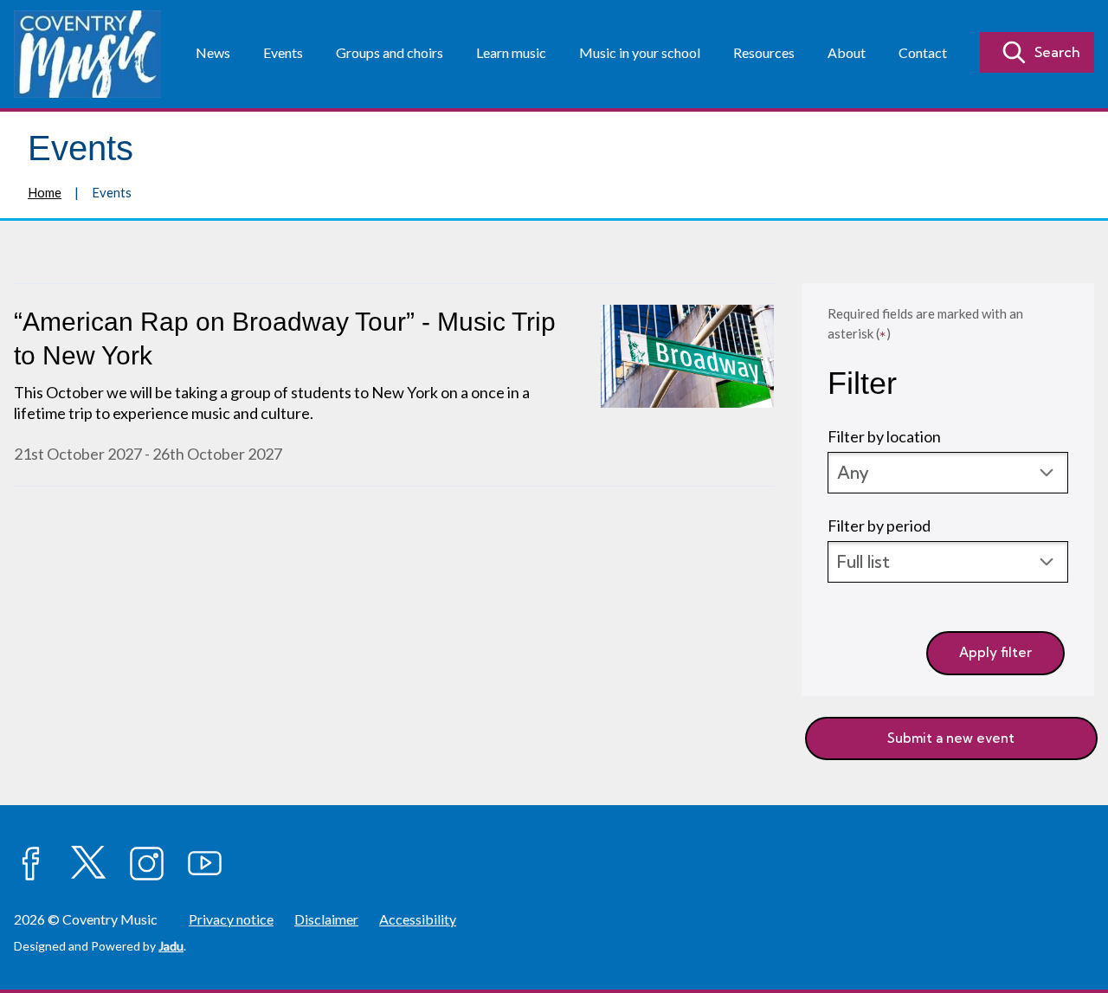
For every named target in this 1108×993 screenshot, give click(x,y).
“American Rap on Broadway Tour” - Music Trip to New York (285, 338)
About (847, 52)
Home (44, 192)
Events (283, 52)
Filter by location (884, 436)
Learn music (511, 52)
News (213, 52)
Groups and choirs (389, 52)
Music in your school (639, 52)
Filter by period (879, 525)
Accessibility (417, 919)
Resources (764, 52)
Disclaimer (326, 919)
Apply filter (995, 652)
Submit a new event (951, 738)
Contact (923, 52)
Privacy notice (231, 919)
